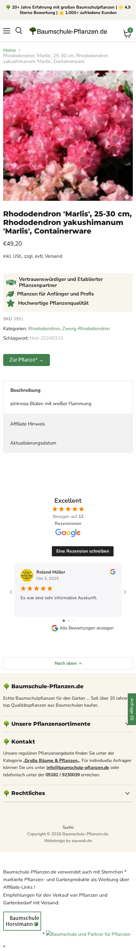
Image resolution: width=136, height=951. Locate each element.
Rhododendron (44, 328)
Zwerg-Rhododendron (86, 328)
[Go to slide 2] (69, 621)
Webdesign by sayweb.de (68, 841)
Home (9, 50)
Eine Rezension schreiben (82, 551)
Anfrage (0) (132, 709)
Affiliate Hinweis (27, 424)
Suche (68, 827)
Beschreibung (25, 390)
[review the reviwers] (112, 573)
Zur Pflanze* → (26, 360)
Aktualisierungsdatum (33, 443)
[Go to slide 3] (73, 620)
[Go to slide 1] (64, 621)
